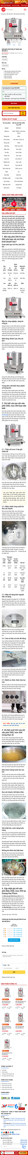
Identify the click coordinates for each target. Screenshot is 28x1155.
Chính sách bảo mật (7, 1085)
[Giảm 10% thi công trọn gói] (14, 2)
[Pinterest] (8, 1132)
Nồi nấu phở (10, 14)
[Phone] (2, 1152)
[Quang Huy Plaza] (8, 1105)
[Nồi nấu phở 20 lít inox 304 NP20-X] (7, 992)
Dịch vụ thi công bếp (6, 5)
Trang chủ (3, 14)
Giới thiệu (4, 1070)
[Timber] (13, 1132)
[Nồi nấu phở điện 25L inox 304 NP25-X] (20, 992)
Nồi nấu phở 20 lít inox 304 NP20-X (6, 1002)
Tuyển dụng (4, 1072)
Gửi (16, 1153)
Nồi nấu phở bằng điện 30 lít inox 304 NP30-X (6, 1028)
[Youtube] (4, 1132)
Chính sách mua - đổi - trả (8, 1089)
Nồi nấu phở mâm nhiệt (19, 14)
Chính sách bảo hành (7, 1087)
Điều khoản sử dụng (6, 1083)
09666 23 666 (23, 1140)
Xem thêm (21, 1108)
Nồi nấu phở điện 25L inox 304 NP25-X (20, 1002)
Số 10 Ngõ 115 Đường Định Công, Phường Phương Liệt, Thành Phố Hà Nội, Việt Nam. (14, 1120)
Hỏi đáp (5, 54)
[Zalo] (24, 1146)
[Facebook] (2, 1132)
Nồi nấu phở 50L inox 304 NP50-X (7, 1053)
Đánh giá (20, 53)
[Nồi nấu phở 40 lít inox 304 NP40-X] (20, 1017)
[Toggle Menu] (25, 9)
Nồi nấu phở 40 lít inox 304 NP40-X (19, 1027)
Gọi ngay (23, 113)
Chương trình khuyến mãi (8, 1074)
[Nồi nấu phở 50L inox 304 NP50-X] (7, 1044)
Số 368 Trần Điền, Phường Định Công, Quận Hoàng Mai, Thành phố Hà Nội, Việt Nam (14, 1125)
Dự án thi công (15, 5)
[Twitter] (6, 1132)
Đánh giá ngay (14, 940)
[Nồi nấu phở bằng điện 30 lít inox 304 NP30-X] (7, 1017)
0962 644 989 (23, 1142)
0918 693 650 (23, 1144)
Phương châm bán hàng (8, 1075)
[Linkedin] (11, 1132)
